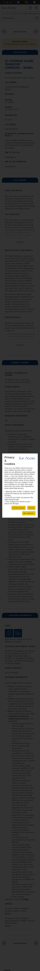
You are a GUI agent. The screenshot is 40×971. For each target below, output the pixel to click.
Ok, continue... (28, 513)
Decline (31, 508)
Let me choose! (19, 508)
